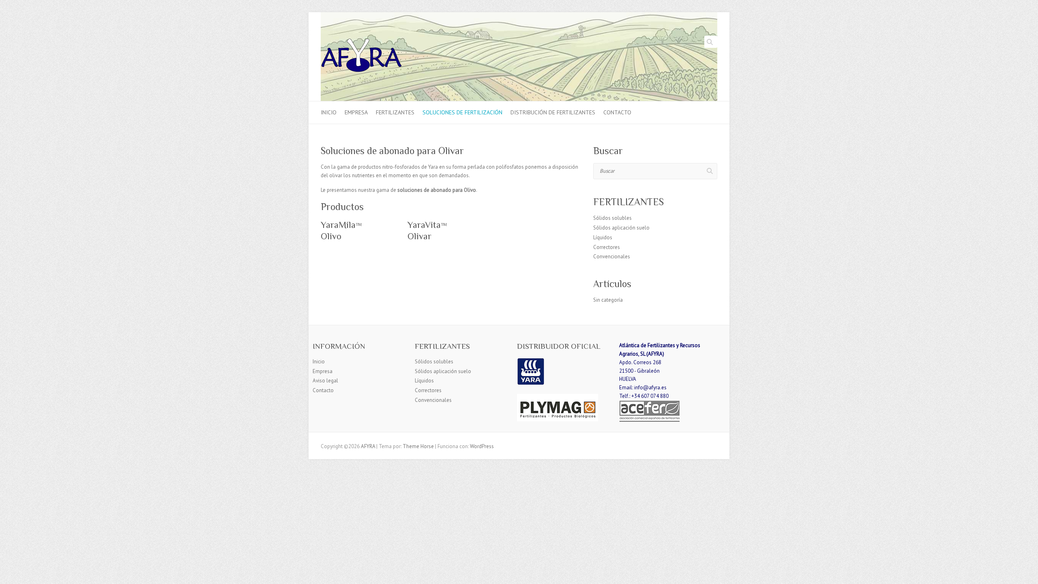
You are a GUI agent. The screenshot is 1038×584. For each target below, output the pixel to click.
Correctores (606, 247)
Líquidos (602, 237)
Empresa (356, 112)
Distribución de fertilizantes (552, 112)
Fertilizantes (395, 112)
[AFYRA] (361, 56)
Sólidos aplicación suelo (621, 227)
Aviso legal (325, 380)
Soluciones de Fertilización (462, 112)
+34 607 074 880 (650, 396)
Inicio (329, 112)
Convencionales (611, 256)
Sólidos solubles (612, 218)
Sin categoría (608, 299)
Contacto (617, 112)
